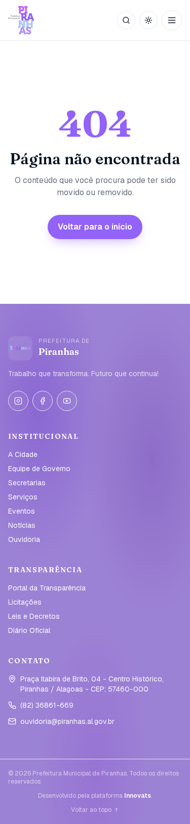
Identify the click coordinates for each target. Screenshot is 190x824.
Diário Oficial (29, 630)
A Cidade (22, 454)
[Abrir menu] (172, 20)
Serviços (22, 496)
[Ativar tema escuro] (148, 20)
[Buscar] (126, 20)
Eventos (21, 511)
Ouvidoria (24, 539)
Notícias (21, 525)
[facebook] (42, 401)
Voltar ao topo (91, 810)
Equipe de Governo (39, 468)
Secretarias (27, 482)
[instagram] (18, 401)
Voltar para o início (95, 226)
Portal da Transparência (47, 587)
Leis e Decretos (34, 616)
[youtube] (67, 401)
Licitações (25, 602)
